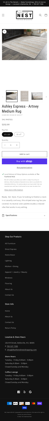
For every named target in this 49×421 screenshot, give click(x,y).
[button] (3, 15)
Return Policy (10, 328)
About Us (9, 289)
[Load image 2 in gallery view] (24, 96)
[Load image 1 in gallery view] (11, 96)
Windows (8, 278)
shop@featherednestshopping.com (22, 349)
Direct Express (10, 249)
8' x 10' (7, 134)
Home (7, 311)
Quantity (5, 140)
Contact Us (9, 295)
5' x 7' (19, 134)
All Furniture (10, 243)
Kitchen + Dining (11, 266)
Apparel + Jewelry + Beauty (16, 272)
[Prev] (3, 97)
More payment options (24, 167)
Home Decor (10, 255)
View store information (13, 190)
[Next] (46, 97)
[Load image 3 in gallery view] (37, 96)
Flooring (8, 283)
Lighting (8, 261)
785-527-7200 (12, 346)
